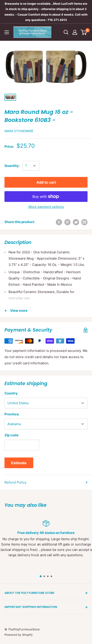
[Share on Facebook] (59, 222)
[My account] (75, 32)
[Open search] (66, 32)
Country (11, 393)
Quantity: (12, 166)
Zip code (11, 435)
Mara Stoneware (18, 131)
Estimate (19, 463)
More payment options (46, 207)
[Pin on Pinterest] (67, 222)
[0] (84, 32)
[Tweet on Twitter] (76, 222)
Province (11, 414)
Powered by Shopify (18, 634)
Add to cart (46, 182)
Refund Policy (15, 482)
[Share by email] (84, 222)
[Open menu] (6, 32)
